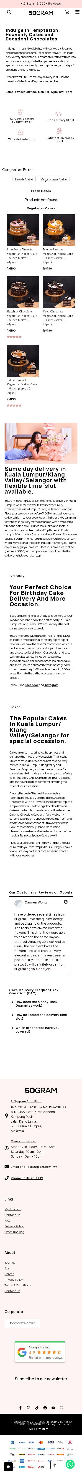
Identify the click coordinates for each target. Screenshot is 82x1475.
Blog (7, 1268)
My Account (13, 1209)
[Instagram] (28, 1407)
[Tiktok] (37, 1407)
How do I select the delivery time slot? (41, 1017)
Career (9, 1274)
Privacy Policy (14, 1280)
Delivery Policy (14, 1226)
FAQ (7, 1220)
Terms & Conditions (18, 1285)
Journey (10, 1262)
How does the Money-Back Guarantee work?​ (36, 1004)
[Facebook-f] (20, 1407)
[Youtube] (53, 1407)
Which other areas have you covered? (37, 1029)
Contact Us (12, 1215)
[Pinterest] (45, 1407)
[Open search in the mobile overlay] (9, 12)
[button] (13, 935)
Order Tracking (14, 1232)
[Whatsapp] (61, 1407)
